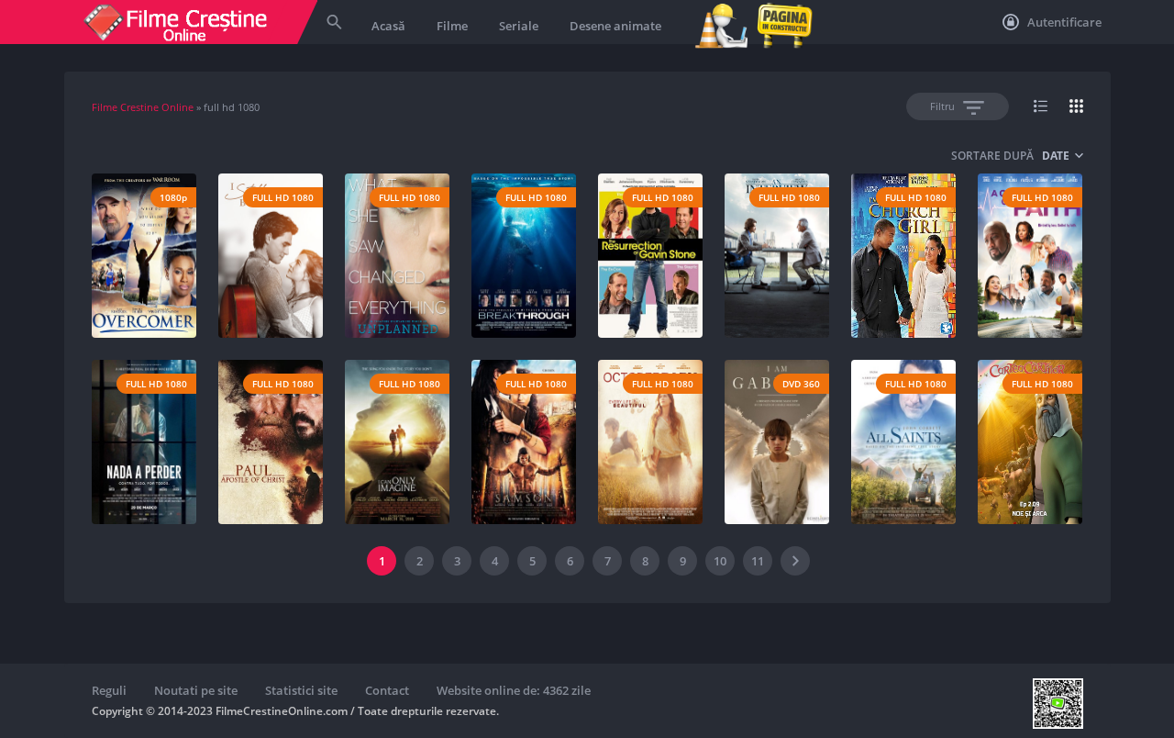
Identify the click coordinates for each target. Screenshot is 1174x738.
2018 (804, 281)
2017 (1057, 281)
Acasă (388, 25)
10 (720, 561)
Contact (387, 690)
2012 (804, 467)
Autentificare (1063, 22)
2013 (931, 281)
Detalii (144, 311)
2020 (298, 281)
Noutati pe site (196, 690)
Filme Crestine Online (143, 107)
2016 (678, 281)
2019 (171, 281)
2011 (678, 467)
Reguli (109, 690)
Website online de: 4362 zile (514, 690)
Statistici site (301, 690)
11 (757, 561)
